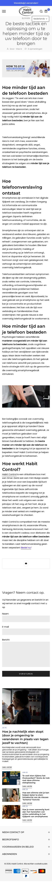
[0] (46, 11)
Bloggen (26, 18)
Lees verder (7, 767)
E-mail (5, 626)
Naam (5, 613)
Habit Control (9, 474)
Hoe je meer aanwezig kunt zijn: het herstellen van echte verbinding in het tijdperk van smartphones (35, 813)
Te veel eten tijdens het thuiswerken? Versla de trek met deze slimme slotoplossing (36, 779)
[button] (40, 19)
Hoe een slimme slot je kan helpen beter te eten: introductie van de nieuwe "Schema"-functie (35, 796)
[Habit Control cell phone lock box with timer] (26, 396)
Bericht (6, 639)
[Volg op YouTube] (26, 563)
